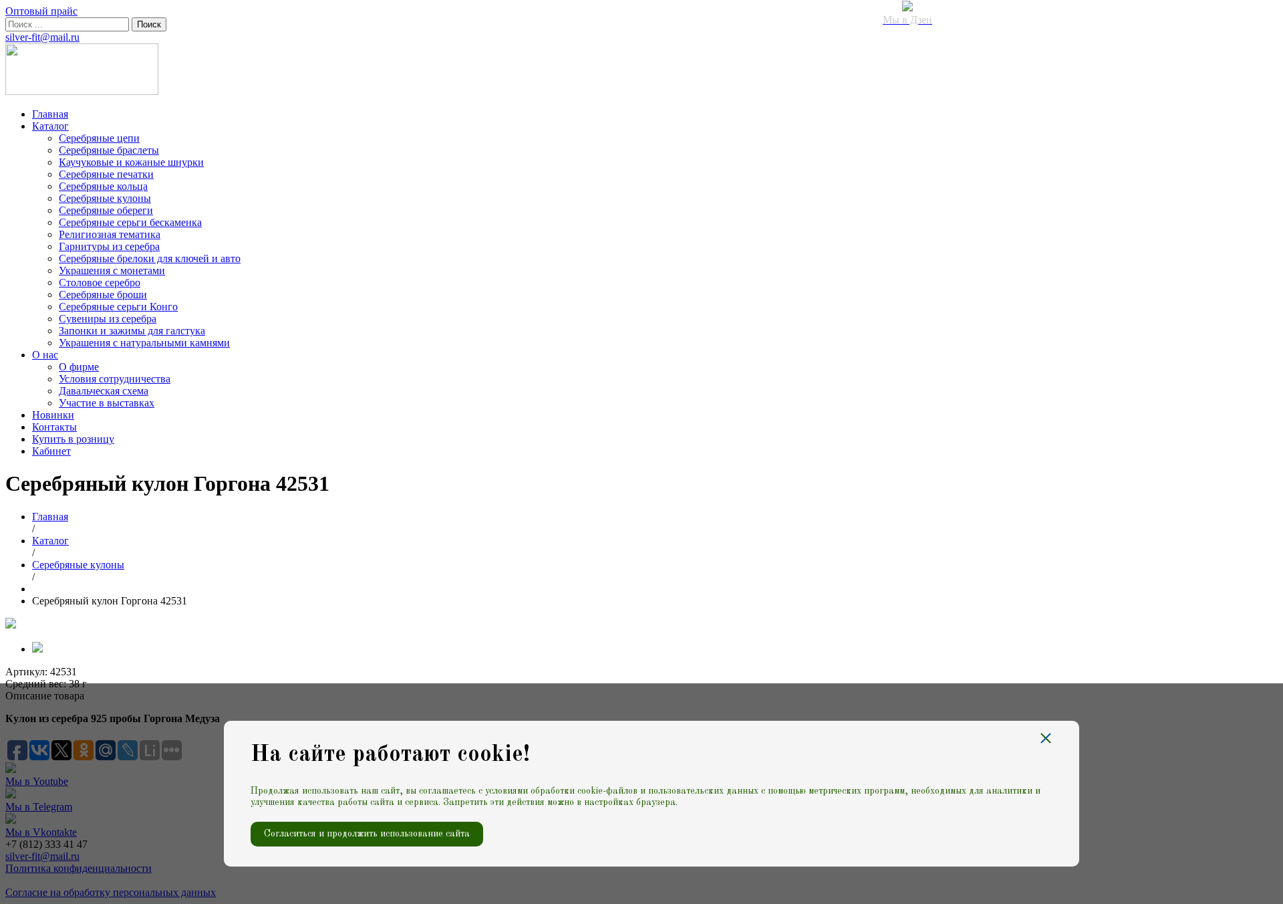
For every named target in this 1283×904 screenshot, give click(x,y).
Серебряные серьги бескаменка (130, 222)
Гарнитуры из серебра (109, 246)
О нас (45, 354)
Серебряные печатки (106, 174)
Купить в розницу (73, 439)
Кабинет (51, 451)
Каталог (50, 126)
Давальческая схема (103, 391)
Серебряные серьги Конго (118, 306)
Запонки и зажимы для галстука (132, 330)
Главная (50, 114)
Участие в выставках (106, 403)
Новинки (53, 415)
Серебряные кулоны (105, 198)
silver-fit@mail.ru (42, 37)
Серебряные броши (103, 294)
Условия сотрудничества (114, 378)
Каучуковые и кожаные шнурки (131, 162)
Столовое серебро (99, 282)
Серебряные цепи (99, 138)
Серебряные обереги (106, 210)
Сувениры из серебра (107, 318)
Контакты (54, 427)
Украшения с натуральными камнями (144, 342)
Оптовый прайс (41, 11)
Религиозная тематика (109, 234)
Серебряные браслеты (109, 150)
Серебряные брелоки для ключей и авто (150, 258)
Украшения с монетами (112, 270)
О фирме (79, 366)
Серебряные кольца (103, 186)
